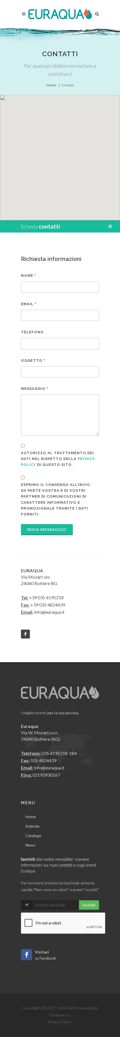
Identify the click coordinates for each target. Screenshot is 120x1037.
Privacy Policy (59, 1021)
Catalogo (33, 835)
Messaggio (34, 389)
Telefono (32, 332)
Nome (28, 275)
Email (28, 304)
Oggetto (33, 360)
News (30, 845)
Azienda (32, 826)
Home (51, 85)
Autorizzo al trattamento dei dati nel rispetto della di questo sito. (58, 459)
